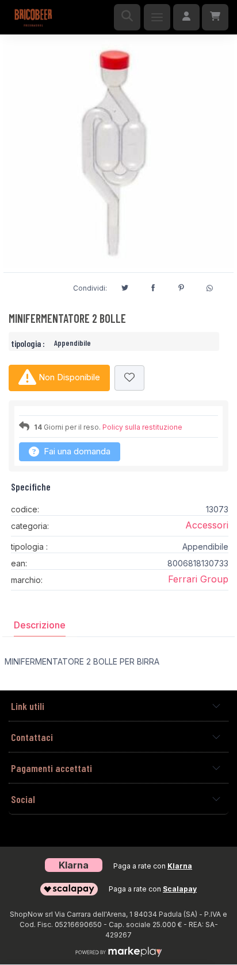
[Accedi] (186, 17)
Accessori (206, 525)
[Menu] (157, 17)
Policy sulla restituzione (142, 427)
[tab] (39, 624)
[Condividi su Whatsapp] (209, 286)
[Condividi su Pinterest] (181, 286)
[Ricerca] (127, 17)
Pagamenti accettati (51, 768)
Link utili (27, 706)
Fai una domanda (75, 451)
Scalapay (180, 889)
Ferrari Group (198, 579)
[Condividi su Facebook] (153, 286)
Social (23, 799)
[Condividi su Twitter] (124, 286)
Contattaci (32, 737)
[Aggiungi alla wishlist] (129, 378)
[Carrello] (215, 17)
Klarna (179, 866)
